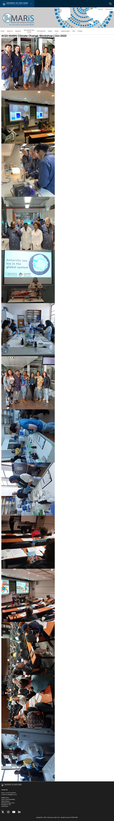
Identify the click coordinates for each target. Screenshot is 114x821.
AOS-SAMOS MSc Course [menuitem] (29, 31)
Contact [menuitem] (80, 31)
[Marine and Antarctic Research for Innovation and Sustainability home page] (18, 19)
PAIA (76, 817)
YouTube (13, 812)
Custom (8, 812)
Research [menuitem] (18, 31)
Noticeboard (109, 9)
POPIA (73, 817)
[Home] (15, 3)
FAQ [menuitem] (73, 31)
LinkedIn (19, 812)
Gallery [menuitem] (50, 31)
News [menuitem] (56, 31)
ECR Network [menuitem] (41, 31)
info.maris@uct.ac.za (11, 794)
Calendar (100, 9)
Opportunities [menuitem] (65, 31)
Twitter (2, 812)
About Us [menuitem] (10, 31)
